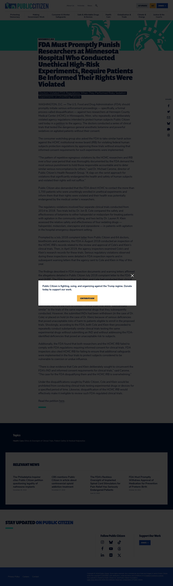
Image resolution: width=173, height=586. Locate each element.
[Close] (132, 275)
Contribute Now (87, 298)
